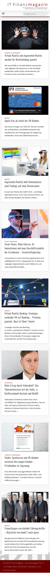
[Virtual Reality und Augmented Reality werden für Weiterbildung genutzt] (25, 35)
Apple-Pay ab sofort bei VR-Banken (22, 120)
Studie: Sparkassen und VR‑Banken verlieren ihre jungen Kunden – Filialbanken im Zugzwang (21, 460)
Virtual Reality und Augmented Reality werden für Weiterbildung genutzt (23, 56)
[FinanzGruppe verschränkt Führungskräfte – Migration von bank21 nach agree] (25, 507)
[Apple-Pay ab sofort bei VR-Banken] (25, 100)
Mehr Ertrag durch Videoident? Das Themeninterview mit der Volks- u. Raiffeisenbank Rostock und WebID (22, 388)
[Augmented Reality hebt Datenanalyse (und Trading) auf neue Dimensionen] (25, 161)
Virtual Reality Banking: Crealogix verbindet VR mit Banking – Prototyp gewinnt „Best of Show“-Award (23, 316)
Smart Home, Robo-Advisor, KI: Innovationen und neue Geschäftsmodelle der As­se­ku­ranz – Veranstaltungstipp (24, 247)
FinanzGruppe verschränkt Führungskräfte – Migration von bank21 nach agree (25, 529)
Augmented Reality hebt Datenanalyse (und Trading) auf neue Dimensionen (23, 183)
